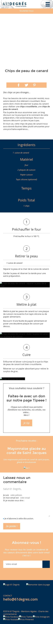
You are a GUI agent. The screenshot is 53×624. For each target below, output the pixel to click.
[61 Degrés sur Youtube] (10, 619)
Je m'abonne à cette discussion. (19, 518)
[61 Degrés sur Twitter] (26, 616)
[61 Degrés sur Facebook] (11, 616)
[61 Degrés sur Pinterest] (26, 619)
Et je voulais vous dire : (13, 500)
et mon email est (11, 497)
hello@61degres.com (20, 599)
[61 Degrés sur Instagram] (41, 616)
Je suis (6, 495)
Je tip (27, 423)
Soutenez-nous (27, 10)
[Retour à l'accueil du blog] (14, 4)
